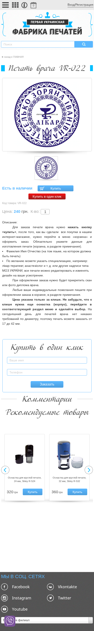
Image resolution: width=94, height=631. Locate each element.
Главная (18, 57)
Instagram (21, 598)
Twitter (64, 598)
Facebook (21, 586)
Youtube (20, 609)
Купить (55, 188)
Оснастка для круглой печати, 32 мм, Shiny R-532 (69, 479)
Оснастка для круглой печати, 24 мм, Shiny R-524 (24, 479)
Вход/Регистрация (80, 4)
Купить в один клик (47, 196)
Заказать (47, 384)
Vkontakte (67, 586)
